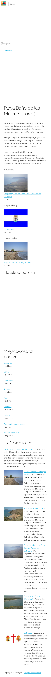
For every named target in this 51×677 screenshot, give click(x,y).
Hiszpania (8, 50)
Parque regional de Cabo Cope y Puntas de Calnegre (34, 548)
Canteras (7, 407)
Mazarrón (8, 363)
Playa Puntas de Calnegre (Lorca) (18, 262)
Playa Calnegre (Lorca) (33, 508)
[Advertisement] (25, 78)
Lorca (6, 372)
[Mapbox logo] (6, 43)
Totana (7, 415)
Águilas (7, 389)
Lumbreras (8, 381)
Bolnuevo (28, 633)
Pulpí (6, 398)
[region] (25, 28)
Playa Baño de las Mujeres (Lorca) (18, 449)
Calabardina (9, 230)
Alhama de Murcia (11, 433)
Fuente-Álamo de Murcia (14, 424)
